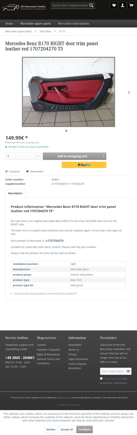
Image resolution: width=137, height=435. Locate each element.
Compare (14, 171)
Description (15, 193)
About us (73, 349)
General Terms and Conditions (48, 361)
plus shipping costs (30, 142)
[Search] (91, 5)
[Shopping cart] (131, 5)
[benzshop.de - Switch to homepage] (24, 8)
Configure (84, 429)
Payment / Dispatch (48, 349)
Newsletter (75, 344)
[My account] (122, 5)
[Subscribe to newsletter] (128, 371)
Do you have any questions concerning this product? (45, 293)
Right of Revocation (48, 354)
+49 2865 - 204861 (20, 357)
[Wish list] (113, 5)
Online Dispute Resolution (77, 366)
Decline (50, 429)
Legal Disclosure (78, 359)
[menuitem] (73, 5)
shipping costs (64, 397)
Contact (41, 344)
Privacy (72, 354)
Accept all (67, 429)
